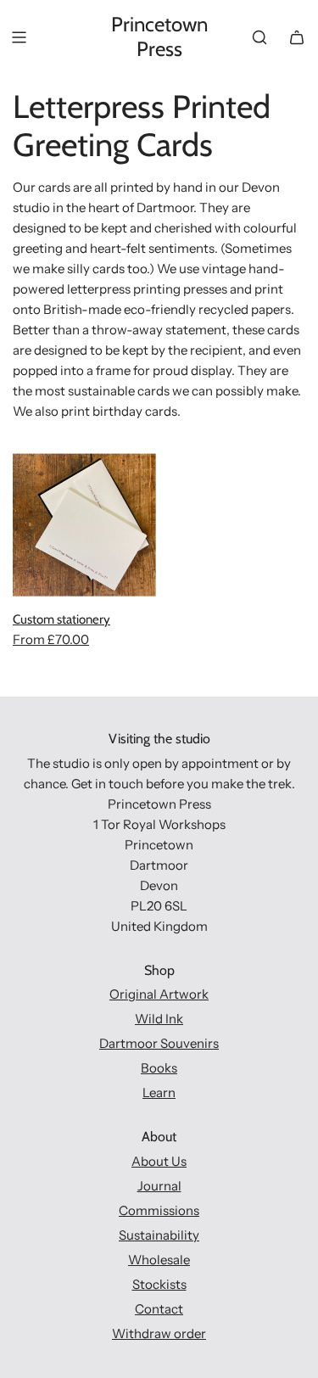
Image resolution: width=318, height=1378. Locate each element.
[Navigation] (18, 37)
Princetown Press (159, 37)
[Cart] (296, 37)
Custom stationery (61, 619)
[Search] (259, 37)
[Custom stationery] (84, 525)
